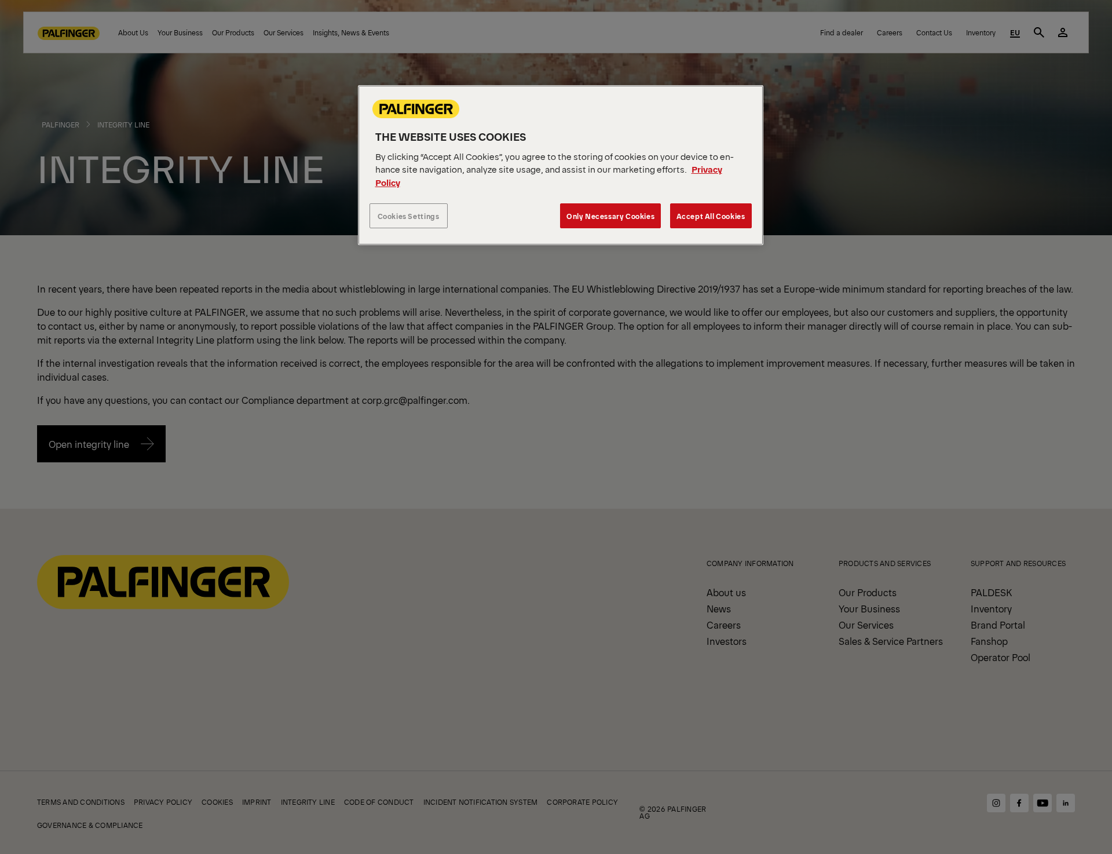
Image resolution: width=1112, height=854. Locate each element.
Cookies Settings (409, 216)
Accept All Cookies (710, 216)
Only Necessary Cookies (610, 216)
